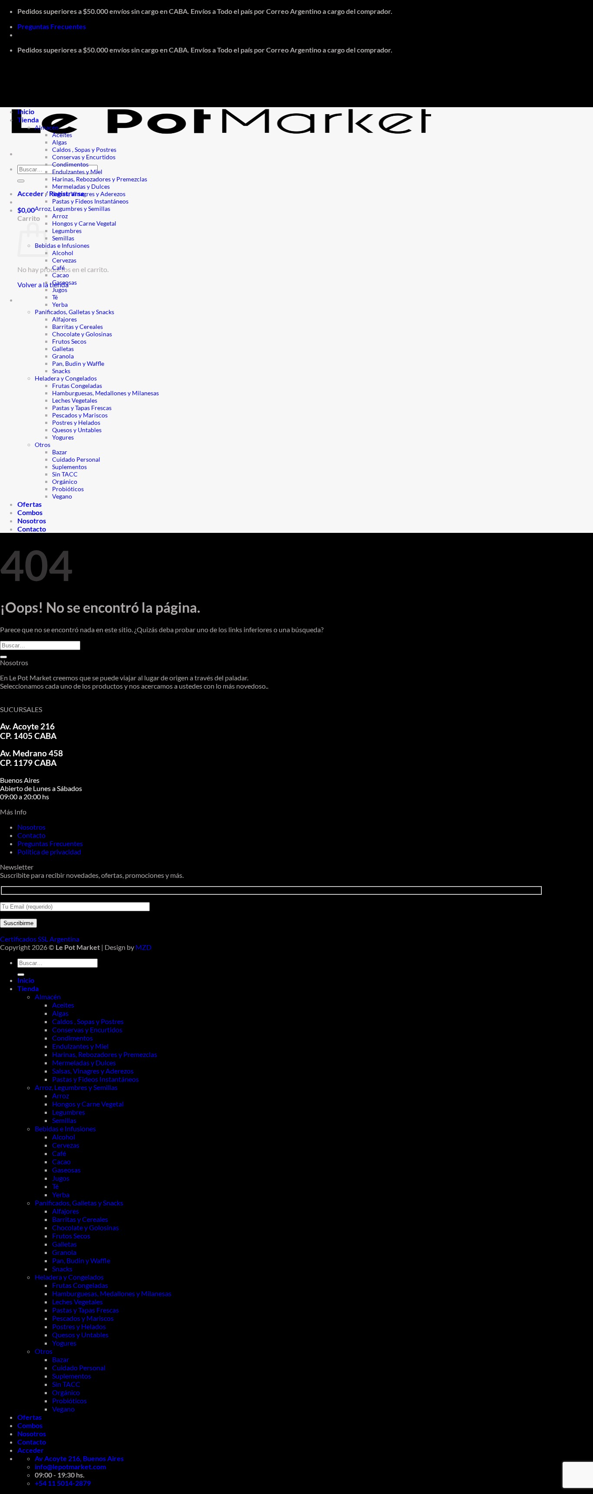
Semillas (63, 238)
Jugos (59, 289)
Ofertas (29, 504)
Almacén (47, 127)
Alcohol (62, 252)
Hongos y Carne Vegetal (84, 223)
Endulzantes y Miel (77, 171)
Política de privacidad (49, 851)
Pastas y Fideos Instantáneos (90, 201)
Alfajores (64, 319)
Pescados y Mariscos (80, 415)
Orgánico (64, 481)
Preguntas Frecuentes (51, 26)
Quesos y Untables (77, 429)
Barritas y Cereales (77, 326)
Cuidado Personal (76, 459)
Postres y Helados (76, 422)
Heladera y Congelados (66, 378)
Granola (63, 356)
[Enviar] (20, 181)
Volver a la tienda (43, 284)
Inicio (25, 111)
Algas (59, 142)
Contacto (31, 529)
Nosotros (31, 520)
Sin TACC (65, 474)
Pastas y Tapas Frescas (82, 407)
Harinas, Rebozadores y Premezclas (99, 179)
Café (58, 267)
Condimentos (70, 164)
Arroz (60, 216)
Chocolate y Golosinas (82, 334)
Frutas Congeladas (77, 385)
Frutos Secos (69, 341)
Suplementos (69, 466)
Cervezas (64, 260)
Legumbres (67, 230)
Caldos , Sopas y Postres (84, 149)
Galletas (63, 348)
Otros (42, 444)
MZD (143, 947)
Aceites (62, 134)
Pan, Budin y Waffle (78, 363)
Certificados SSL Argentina (39, 939)
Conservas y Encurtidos (83, 157)
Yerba (60, 304)
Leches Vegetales (74, 400)
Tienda (28, 119)
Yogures (63, 437)
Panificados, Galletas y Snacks (74, 311)
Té (55, 297)
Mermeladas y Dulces (81, 186)
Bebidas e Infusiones (62, 245)
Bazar (59, 452)
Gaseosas (64, 282)
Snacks (61, 370)
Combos (30, 512)
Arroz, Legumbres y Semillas (72, 208)
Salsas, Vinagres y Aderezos (88, 193)
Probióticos (68, 489)
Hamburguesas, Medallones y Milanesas (105, 393)
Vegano (62, 496)
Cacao (60, 275)
